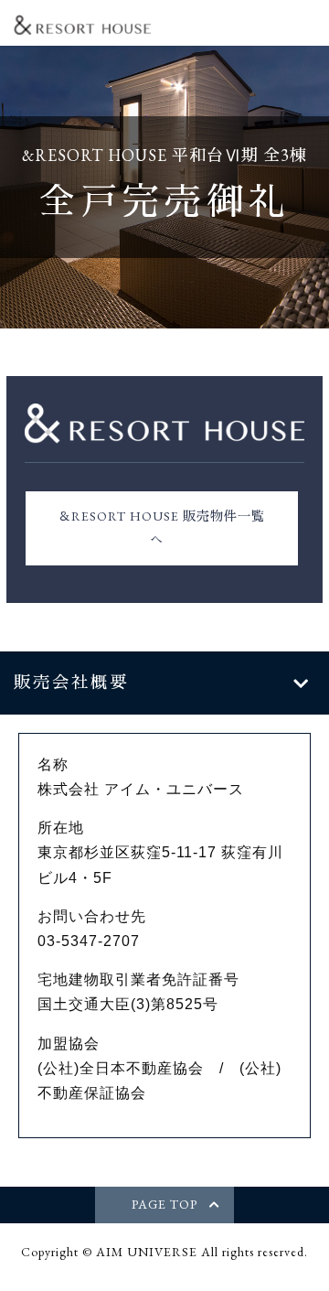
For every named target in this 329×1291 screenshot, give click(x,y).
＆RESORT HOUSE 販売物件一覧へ (161, 527)
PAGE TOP (164, 1204)
